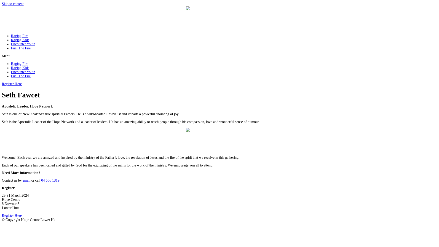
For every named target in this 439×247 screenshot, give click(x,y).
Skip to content (13, 4)
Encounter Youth (23, 44)
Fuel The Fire (21, 48)
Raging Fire (19, 36)
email (26, 180)
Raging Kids (20, 40)
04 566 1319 (50, 180)
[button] (219, 56)
